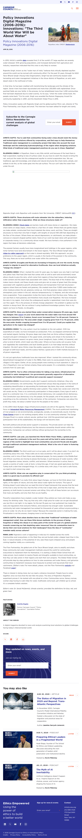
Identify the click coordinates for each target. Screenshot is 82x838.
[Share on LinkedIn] (11, 639)
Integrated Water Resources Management (27, 409)
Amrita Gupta (22, 604)
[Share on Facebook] (17, 639)
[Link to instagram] (77, 2)
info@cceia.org (70, 807)
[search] (72, 8)
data (24, 60)
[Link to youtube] (69, 2)
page (13, 568)
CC (73, 213)
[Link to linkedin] (61, 2)
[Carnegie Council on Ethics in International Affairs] (12, 8)
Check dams (24, 225)
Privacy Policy (15, 835)
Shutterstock (70, 44)
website (68, 565)
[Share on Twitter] (5, 639)
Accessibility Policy (29, 835)
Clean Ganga (8, 414)
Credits (5, 835)
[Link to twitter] (65, 2)
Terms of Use (42, 835)
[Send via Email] (23, 639)
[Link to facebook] (73, 2)
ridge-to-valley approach (13, 253)
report (21, 315)
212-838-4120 (69, 810)
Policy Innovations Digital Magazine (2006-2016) (20, 43)
